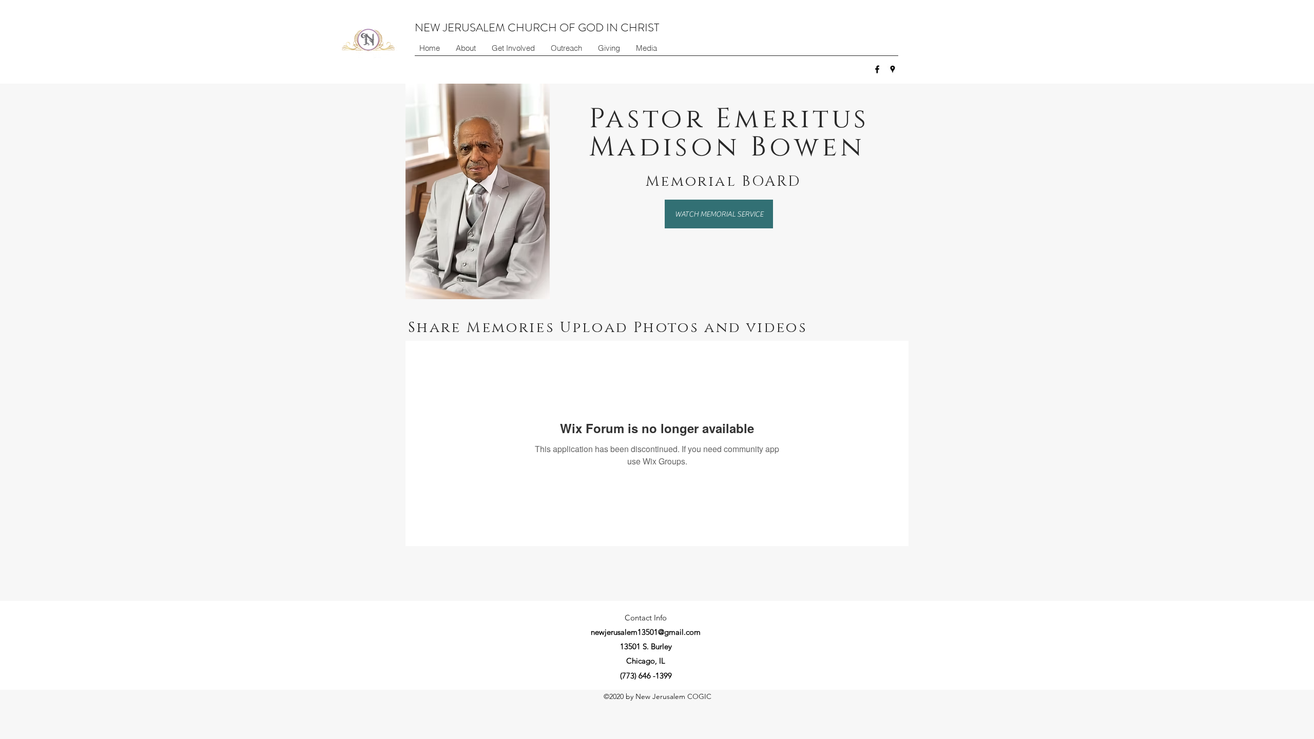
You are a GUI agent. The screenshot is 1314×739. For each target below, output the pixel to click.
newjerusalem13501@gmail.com (646, 632)
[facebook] (877, 69)
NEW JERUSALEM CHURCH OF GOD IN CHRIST (537, 27)
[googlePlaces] (892, 69)
